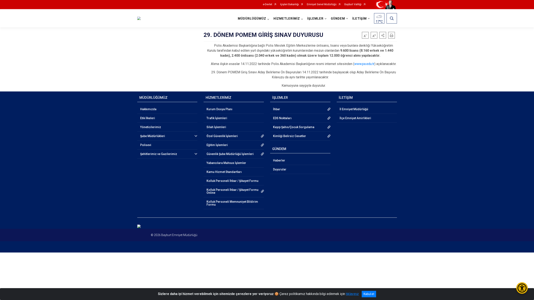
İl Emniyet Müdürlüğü (354, 109)
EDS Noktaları (282, 118)
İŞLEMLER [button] (315, 18)
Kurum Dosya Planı (219, 109)
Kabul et (369, 294)
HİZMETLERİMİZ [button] (286, 18)
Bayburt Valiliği (352, 4)
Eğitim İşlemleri (217, 145)
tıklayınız (352, 294)
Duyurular (279, 169)
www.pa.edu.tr (364, 64)
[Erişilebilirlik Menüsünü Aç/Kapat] (522, 288)
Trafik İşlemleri (217, 118)
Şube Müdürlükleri (152, 136)
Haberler (279, 160)
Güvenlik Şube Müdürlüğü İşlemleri (230, 154)
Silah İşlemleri (216, 127)
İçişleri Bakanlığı (289, 4)
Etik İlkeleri (147, 118)
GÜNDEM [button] (338, 18)
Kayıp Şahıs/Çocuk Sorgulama (293, 127)
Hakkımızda (148, 109)
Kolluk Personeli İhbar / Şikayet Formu (232, 180)
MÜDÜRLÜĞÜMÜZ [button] (252, 18)
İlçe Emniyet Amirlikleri (355, 118)
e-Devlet (267, 4)
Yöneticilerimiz (150, 127)
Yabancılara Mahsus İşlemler (226, 163)
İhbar (276, 109)
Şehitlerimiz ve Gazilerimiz (158, 154)
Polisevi (145, 145)
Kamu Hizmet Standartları (224, 172)
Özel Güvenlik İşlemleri (222, 136)
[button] (382, 35)
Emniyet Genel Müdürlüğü (321, 4)
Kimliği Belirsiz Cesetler (289, 136)
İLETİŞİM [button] (359, 18)
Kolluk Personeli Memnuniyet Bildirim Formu (232, 203)
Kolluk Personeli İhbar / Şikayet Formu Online (232, 191)
